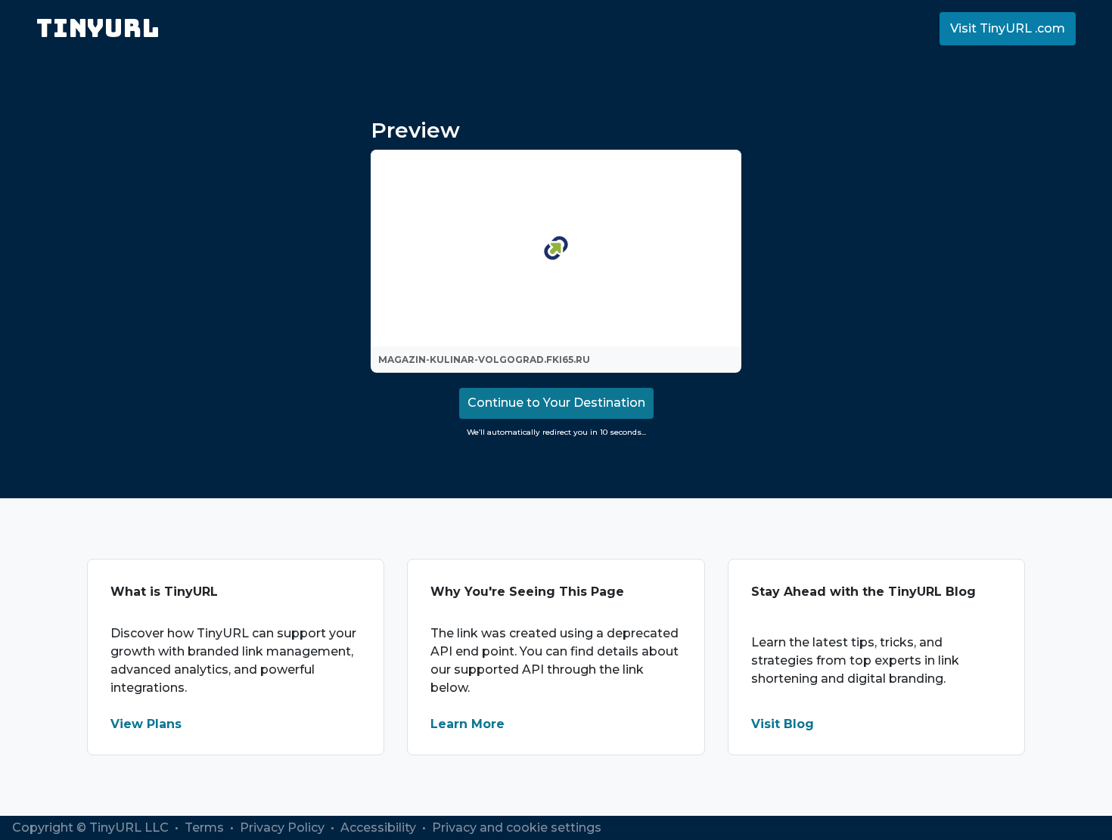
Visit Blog (782, 724)
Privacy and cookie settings (516, 827)
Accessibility (379, 827)
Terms (206, 827)
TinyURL (98, 28)
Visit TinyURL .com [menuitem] (1007, 28)
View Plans (146, 724)
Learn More (467, 724)
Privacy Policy (284, 827)
